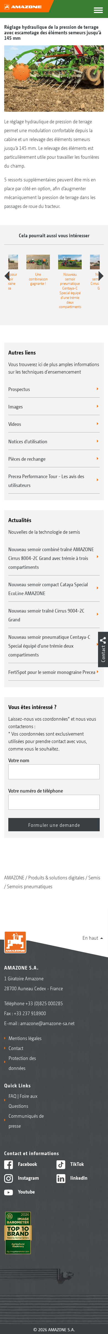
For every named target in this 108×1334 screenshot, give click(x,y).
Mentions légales (25, 1037)
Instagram (28, 1177)
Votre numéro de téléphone (35, 790)
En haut (90, 937)
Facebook (27, 1163)
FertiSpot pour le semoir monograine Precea (51, 671)
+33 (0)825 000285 (44, 1002)
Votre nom (18, 759)
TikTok (76, 1163)
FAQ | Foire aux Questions (23, 1100)
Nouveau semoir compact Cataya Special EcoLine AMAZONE (48, 588)
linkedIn (78, 1177)
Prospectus (19, 388)
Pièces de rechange (26, 458)
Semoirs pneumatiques (29, 886)
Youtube (26, 1191)
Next (101, 276)
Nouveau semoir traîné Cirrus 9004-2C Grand (46, 615)
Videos (14, 423)
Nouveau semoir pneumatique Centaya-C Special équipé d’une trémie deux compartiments (49, 645)
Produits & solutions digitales (56, 877)
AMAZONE (14, 877)
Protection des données (22, 1062)
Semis (94, 877)
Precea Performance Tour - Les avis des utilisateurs (46, 480)
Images (15, 406)
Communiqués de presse (26, 1120)
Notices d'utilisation (27, 441)
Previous (7, 276)
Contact (16, 1047)
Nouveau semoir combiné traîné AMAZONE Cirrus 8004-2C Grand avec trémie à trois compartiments (51, 557)
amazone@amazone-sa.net (47, 1022)
